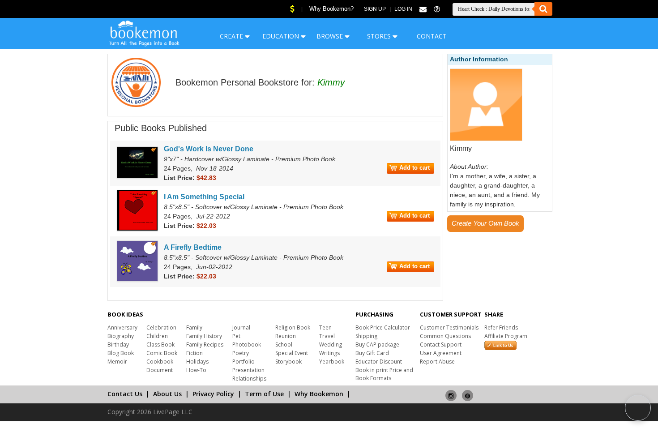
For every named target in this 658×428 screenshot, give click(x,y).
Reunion (285, 336)
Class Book (160, 344)
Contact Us (124, 393)
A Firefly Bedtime (193, 247)
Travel (327, 336)
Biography (120, 336)
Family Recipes (204, 344)
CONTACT (432, 36)
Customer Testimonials (449, 327)
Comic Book (161, 353)
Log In (403, 9)
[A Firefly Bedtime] (137, 280)
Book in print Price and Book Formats (384, 374)
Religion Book (292, 327)
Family (194, 327)
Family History (204, 336)
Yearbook (331, 361)
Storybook (288, 361)
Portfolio (243, 361)
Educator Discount (378, 361)
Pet (236, 336)
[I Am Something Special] (137, 229)
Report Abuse (437, 361)
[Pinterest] (467, 392)
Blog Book (120, 353)
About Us (167, 393)
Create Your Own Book (485, 223)
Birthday (118, 344)
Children (157, 336)
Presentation (248, 370)
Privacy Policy (213, 393)
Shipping (366, 336)
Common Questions (445, 336)
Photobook (246, 344)
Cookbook (159, 361)
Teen (325, 327)
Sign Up (375, 9)
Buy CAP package (377, 344)
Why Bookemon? (331, 8)
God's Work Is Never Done (208, 149)
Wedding (330, 344)
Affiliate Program (505, 336)
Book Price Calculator (382, 327)
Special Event (291, 353)
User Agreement (440, 353)
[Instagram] (451, 392)
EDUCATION (281, 36)
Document (159, 370)
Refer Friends (501, 327)
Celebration (161, 327)
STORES (380, 36)
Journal (241, 327)
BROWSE (330, 36)
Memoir (117, 361)
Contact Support (440, 344)
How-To (196, 370)
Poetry (240, 353)
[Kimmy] (486, 139)
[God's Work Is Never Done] (137, 177)
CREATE (232, 36)
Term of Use (264, 393)
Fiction (194, 353)
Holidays (197, 361)
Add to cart (414, 167)
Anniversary (122, 327)
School (283, 344)
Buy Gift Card (372, 353)
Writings (329, 353)
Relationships (249, 378)
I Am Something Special (204, 197)
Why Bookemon (319, 393)
